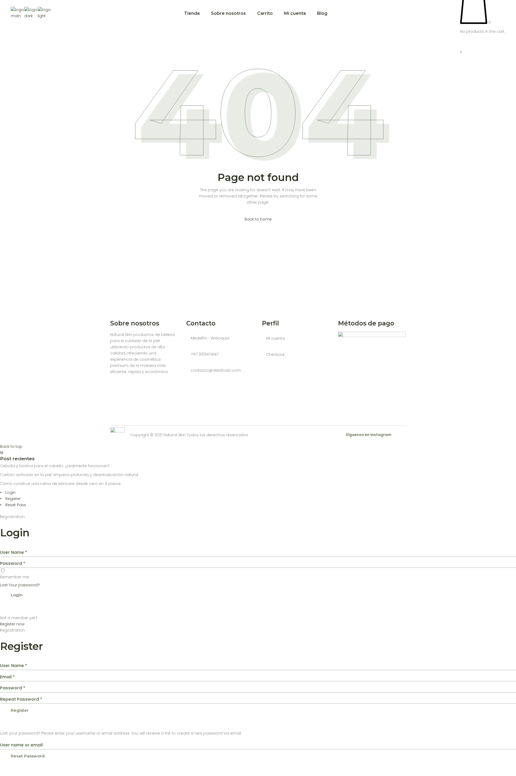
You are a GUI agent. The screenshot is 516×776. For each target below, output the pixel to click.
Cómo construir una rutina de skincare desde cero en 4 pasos (60, 483)
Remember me (14, 577)
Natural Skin (174, 435)
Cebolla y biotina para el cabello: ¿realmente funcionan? (55, 466)
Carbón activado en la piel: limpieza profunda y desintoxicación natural (69, 474)
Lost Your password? (20, 585)
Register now (12, 624)
